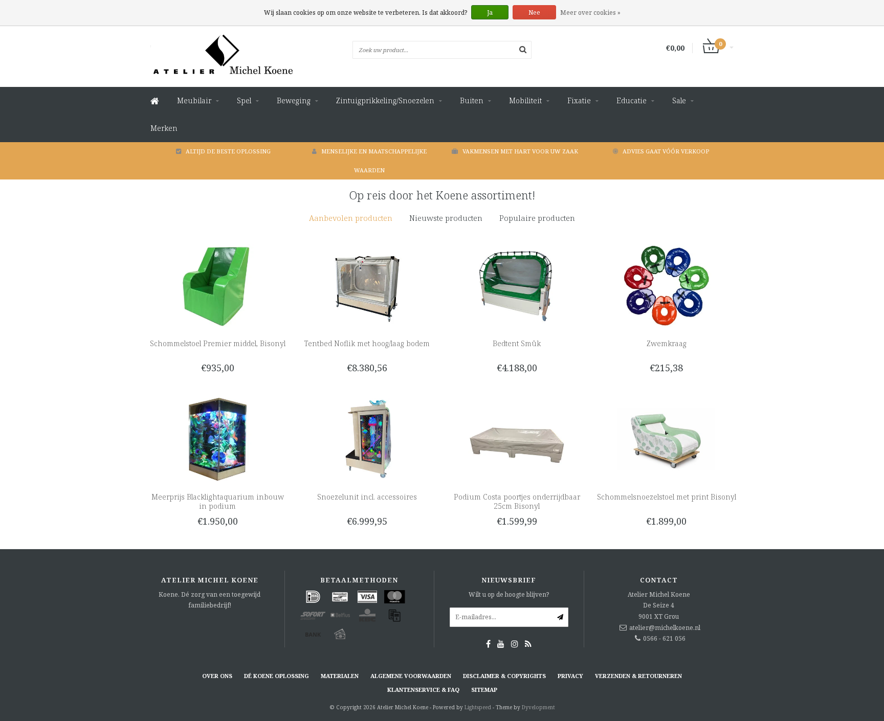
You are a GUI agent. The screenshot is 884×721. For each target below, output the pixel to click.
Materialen (340, 676)
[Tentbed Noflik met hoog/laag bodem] (367, 285)
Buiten (471, 100)
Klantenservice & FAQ (423, 689)
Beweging (294, 100)
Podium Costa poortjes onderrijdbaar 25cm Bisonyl (517, 501)
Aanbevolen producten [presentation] (350, 218)
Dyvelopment (538, 707)
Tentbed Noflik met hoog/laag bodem (367, 343)
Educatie (631, 100)
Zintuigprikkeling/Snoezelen (385, 100)
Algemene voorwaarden (410, 676)
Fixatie (579, 100)
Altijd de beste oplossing (228, 151)
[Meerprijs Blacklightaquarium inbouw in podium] (218, 438)
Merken (164, 128)
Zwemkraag (667, 343)
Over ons (217, 676)
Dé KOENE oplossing (276, 676)
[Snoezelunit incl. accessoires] (367, 438)
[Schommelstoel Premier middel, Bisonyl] (218, 285)
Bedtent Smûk (517, 343)
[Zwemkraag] (666, 285)
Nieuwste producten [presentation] (445, 218)
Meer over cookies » (590, 12)
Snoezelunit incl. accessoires (367, 497)
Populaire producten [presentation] (537, 218)
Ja (490, 12)
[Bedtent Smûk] (517, 285)
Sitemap (484, 689)
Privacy (570, 676)
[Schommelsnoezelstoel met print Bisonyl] (666, 438)
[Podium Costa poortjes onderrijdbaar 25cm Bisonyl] (517, 438)
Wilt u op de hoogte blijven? (509, 594)
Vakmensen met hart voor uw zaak (520, 151)
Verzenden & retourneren (638, 676)
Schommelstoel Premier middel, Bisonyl (217, 343)
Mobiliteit (525, 100)
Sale (679, 100)
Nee (534, 12)
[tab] (350, 218)
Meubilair (194, 100)
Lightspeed (478, 707)
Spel (244, 100)
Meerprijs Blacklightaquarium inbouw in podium (217, 501)
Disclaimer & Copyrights (504, 676)
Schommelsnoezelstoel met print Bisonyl (666, 497)
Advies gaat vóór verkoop (666, 151)
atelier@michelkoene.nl (664, 627)
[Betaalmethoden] (313, 596)
